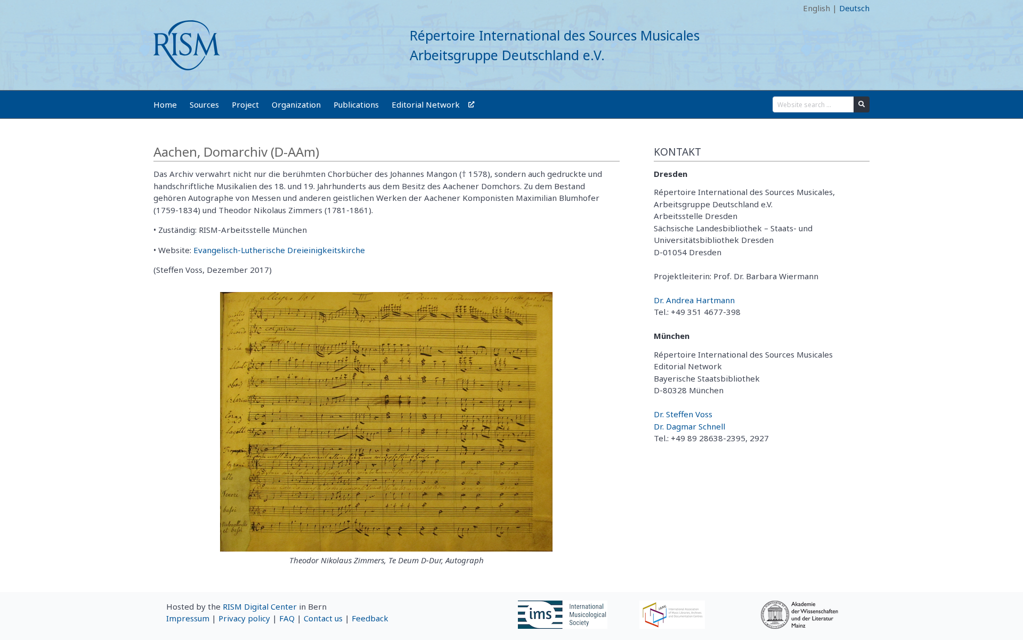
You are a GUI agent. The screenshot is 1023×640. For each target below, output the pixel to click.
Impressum (187, 618)
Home (165, 104)
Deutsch (854, 8)
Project (245, 104)
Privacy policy (244, 618)
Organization (296, 104)
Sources (204, 104)
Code (163, 8)
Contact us (323, 618)
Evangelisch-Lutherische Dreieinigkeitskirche (279, 250)
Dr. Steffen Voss (683, 414)
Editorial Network (426, 104)
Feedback (370, 618)
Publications (356, 104)
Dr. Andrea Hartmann (694, 300)
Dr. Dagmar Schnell (689, 426)
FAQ (287, 618)
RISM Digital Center (260, 606)
